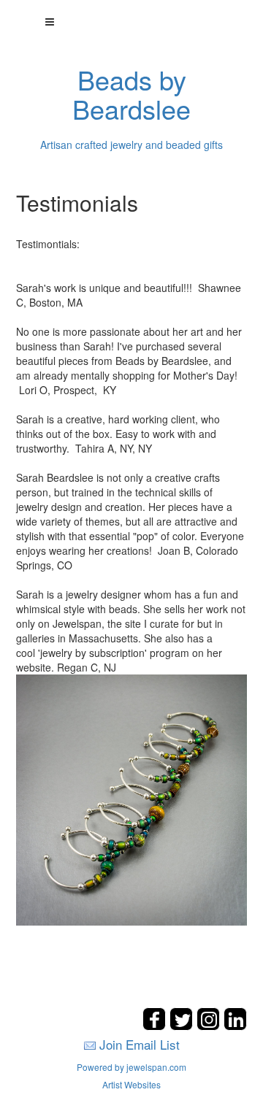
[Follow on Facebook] (155, 1026)
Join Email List (139, 1044)
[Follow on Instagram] (210, 1026)
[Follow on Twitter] (183, 1026)
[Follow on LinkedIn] (235, 1026)
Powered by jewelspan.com (131, 1067)
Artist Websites (131, 1084)
